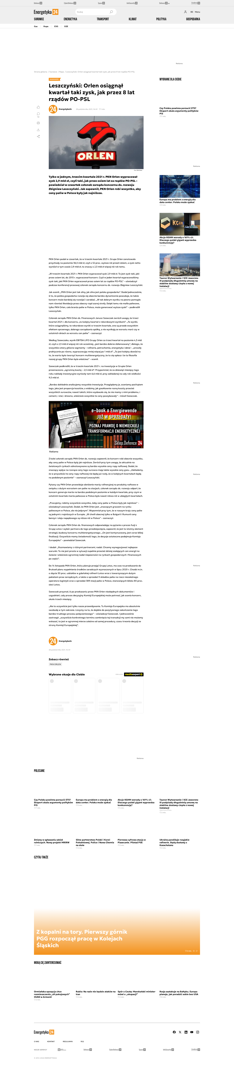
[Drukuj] (38, 123)
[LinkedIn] (185, 1032)
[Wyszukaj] (111, 12)
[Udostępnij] (38, 136)
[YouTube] (191, 1032)
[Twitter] (180, 1032)
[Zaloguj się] (185, 12)
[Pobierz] (38, 129)
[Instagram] (197, 1032)
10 (38, 117)
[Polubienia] (38, 107)
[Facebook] (174, 1032)
